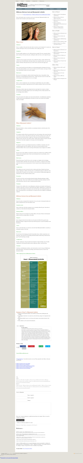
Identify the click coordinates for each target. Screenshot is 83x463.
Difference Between (10, 453)
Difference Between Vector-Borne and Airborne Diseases (59, 44)
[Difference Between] (22, 6)
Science (45, 8)
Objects (52, 8)
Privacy (2, 455)
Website (29, 400)
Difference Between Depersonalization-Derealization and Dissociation (60, 24)
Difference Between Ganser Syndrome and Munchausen (58, 27)
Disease (24, 14)
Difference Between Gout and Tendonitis (23, 368)
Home (17, 1)
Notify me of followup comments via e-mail (24, 422)
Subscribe (76, 453)
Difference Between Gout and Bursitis (23, 364)
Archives (28, 1)
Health (27, 14)
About (22, 1)
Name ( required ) (31, 395)
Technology (37, 8)
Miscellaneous (28, 8)
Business (20, 8)
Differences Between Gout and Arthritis (23, 363)
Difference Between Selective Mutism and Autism (59, 18)
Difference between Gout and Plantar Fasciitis (24, 367)
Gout (24, 448)
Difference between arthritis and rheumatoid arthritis (25, 365)
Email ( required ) (31, 397)
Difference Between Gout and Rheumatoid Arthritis (41, 14)
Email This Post (20, 358)
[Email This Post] (16, 358)
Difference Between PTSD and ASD (60, 41)
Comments (80, 453)
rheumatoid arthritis (28, 448)
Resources (42, 1)
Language (59, 8)
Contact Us (35, 1)
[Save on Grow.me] (38, 346)
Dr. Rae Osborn (24, 327)
